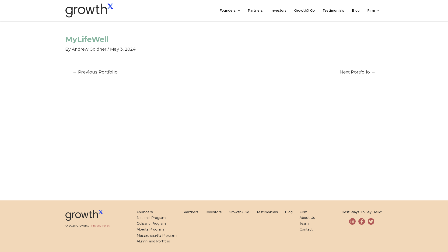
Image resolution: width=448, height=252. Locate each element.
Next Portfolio (357, 72)
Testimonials (333, 10)
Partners (255, 10)
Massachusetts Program (157, 235)
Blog (356, 10)
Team (304, 223)
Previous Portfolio (95, 72)
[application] (238, 10)
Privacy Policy (100, 225)
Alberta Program (150, 229)
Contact (306, 229)
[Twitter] (371, 221)
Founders (228, 10)
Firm (371, 10)
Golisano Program (151, 223)
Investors (278, 10)
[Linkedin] (352, 221)
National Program (151, 218)
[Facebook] (361, 221)
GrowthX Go (304, 10)
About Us (307, 218)
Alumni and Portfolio (153, 241)
